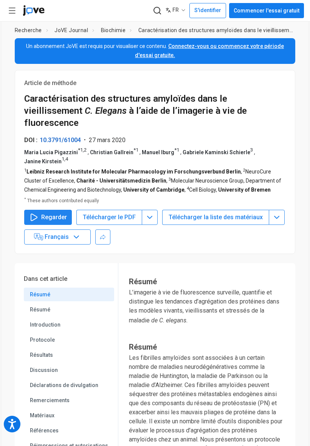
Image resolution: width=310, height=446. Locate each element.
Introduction (45, 325)
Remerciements (50, 400)
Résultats (41, 355)
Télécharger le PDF (109, 217)
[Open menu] (12, 11)
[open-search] (157, 10)
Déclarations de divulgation (64, 385)
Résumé (40, 294)
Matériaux (42, 415)
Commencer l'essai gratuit (266, 11)
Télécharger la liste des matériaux (216, 217)
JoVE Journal (71, 30)
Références (44, 430)
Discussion (44, 370)
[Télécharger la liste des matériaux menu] (277, 217)
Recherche (28, 30)
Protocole (42, 340)
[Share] (102, 237)
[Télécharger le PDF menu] (150, 217)
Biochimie (113, 30)
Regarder (54, 217)
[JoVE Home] (34, 10)
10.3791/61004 (60, 140)
